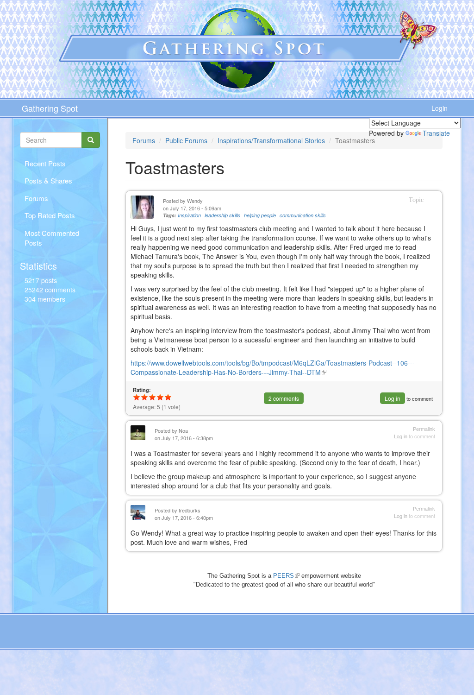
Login (439, 108)
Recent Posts (45, 163)
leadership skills (222, 215)
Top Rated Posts (50, 215)
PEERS (286, 575)
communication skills (303, 215)
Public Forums (186, 140)
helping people (260, 215)
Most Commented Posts (52, 237)
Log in (392, 398)
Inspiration (189, 215)
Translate (436, 133)
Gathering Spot (50, 108)
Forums (36, 198)
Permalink (424, 428)
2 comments (283, 398)
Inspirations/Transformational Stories (271, 140)
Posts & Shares (48, 180)
